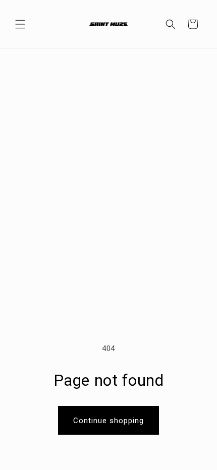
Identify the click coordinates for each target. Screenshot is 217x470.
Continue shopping (108, 420)
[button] (20, 24)
